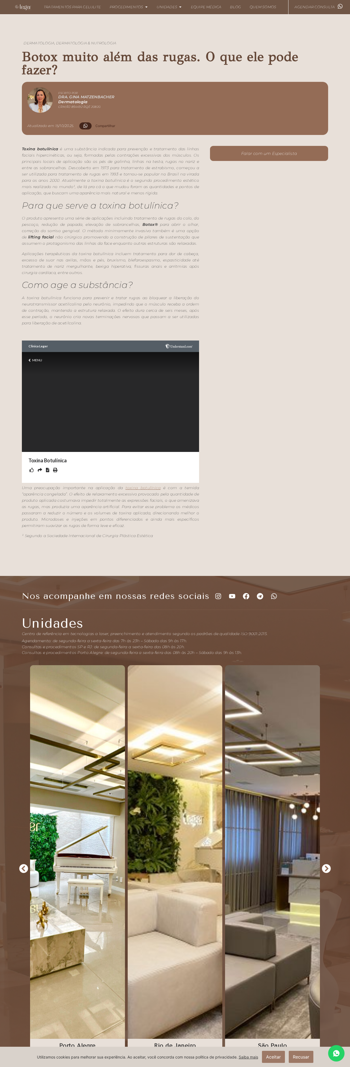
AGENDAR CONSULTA (314, 7)
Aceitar (273, 1057)
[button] (99, 125)
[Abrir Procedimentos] (146, 7)
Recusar (301, 1057)
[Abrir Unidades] (180, 7)
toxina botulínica (143, 487)
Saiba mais (248, 1057)
